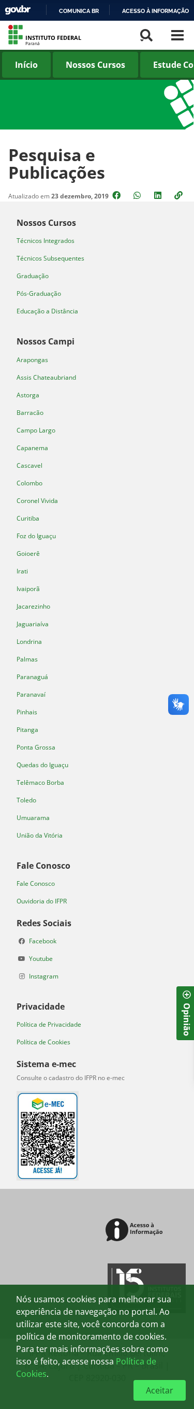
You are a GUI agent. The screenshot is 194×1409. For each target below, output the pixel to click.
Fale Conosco (36, 883)
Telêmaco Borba (40, 782)
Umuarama (33, 817)
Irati (22, 571)
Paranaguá (32, 676)
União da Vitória (40, 835)
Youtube (41, 958)
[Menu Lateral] (177, 35)
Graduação (33, 275)
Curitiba (28, 518)
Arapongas (32, 359)
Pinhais (27, 712)
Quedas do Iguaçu (42, 764)
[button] (179, 195)
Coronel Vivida (37, 500)
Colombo (29, 483)
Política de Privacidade (49, 1024)
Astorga (28, 395)
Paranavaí (31, 694)
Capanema (32, 447)
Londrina (29, 641)
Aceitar (159, 1390)
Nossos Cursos (95, 64)
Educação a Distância (47, 311)
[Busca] (146, 35)
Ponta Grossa (36, 747)
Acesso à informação (155, 11)
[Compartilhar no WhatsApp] (138, 195)
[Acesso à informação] (136, 1230)
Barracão (30, 412)
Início (26, 64)
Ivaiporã (28, 588)
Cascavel (29, 465)
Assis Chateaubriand (46, 377)
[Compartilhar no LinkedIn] (159, 195)
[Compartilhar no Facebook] (117, 195)
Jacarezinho (33, 606)
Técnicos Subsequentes (50, 258)
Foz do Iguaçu (36, 535)
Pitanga (27, 729)
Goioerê (28, 553)
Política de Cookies (43, 1042)
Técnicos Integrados (45, 240)
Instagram (43, 976)
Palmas (27, 659)
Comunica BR (79, 11)
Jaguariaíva (33, 624)
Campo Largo (36, 430)
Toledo (26, 800)
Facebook (42, 941)
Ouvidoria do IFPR (42, 901)
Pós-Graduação (39, 293)
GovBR (18, 10)
